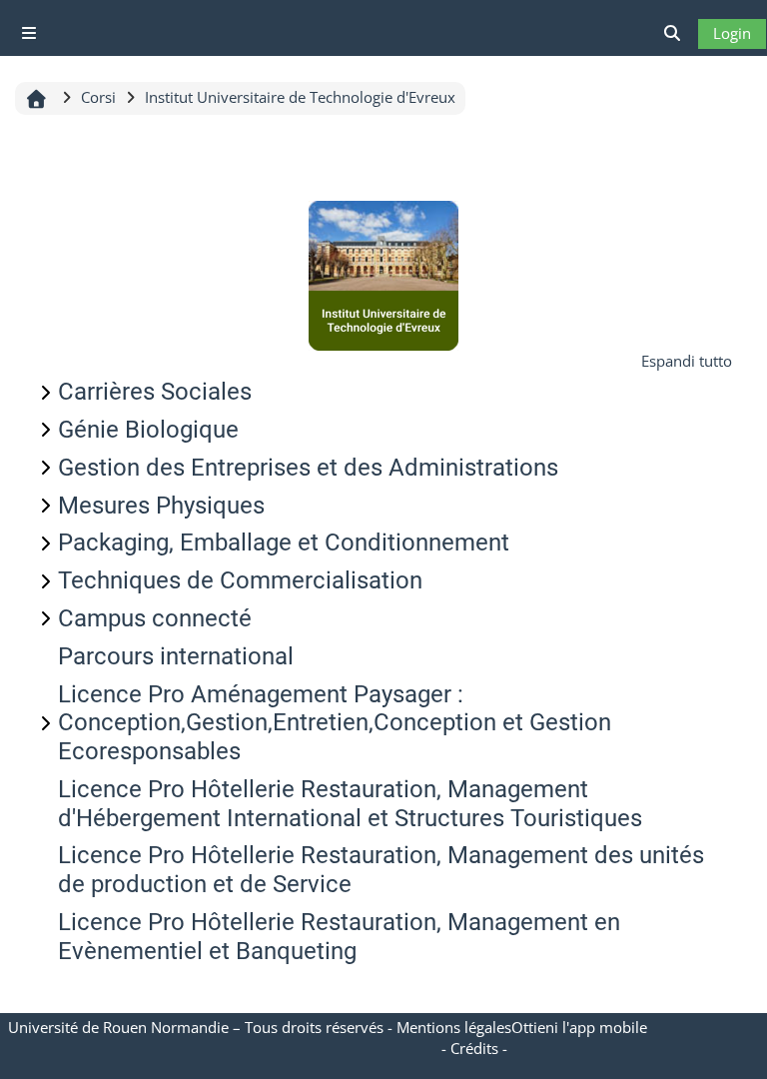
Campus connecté (155, 618)
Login (732, 33)
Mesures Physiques (161, 506)
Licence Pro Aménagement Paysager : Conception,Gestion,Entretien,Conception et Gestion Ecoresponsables (334, 723)
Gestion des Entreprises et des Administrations (308, 468)
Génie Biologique (148, 430)
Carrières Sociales (155, 392)
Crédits (474, 1048)
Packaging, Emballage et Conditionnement (283, 542)
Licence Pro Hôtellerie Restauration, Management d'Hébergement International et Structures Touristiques (350, 803)
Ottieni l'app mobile (579, 1027)
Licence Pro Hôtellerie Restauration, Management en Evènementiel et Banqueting (339, 936)
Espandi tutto (686, 361)
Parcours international (176, 656)
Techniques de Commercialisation (240, 580)
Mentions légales (453, 1027)
